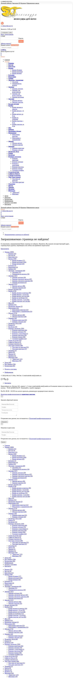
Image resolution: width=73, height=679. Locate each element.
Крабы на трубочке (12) (19, 298)
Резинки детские (17, 162)
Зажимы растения (18, 97)
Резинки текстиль (18, 167)
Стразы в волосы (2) (14, 344)
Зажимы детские (17, 88)
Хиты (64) (8, 362)
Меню (3, 56)
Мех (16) (11, 303)
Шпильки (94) (12, 357)
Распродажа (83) (10, 366)
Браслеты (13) (12, 257)
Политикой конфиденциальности (40, 418)
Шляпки (11, 189)
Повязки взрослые (18, 148)
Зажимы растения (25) (19, 282)
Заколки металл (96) (18, 286)
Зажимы (11, 87)
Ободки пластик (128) (19, 316)
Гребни (10, 78)
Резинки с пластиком (15, 164)
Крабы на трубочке (15, 118)
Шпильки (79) (16, 361)
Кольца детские (13, 104)
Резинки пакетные (15, 159)
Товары (7, 61)
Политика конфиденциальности (11, 394)
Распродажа (8, 199)
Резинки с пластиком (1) (20, 333)
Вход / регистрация (7, 34)
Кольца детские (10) (14, 289)
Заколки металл (17, 100)
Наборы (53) (12, 304)
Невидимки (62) (13, 308)
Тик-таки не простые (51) (20, 347)
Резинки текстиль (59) (19, 335)
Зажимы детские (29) (19, 277)
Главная (7, 60)
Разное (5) (11, 325)
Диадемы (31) (16, 272)
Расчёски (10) (12, 327)
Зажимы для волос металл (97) (22, 279)
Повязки (11, 146)
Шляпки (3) (12, 356)
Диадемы (15, 82)
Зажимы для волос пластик (16, 94)
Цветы (10, 185)
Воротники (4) (13, 267)
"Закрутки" (15, 192)
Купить (3, 442)
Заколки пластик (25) (19, 287)
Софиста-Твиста (14, 174)
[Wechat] (4, 380)
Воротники (12, 77)
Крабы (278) (12, 291)
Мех (9, 128)
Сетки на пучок (13, 172)
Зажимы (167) (12, 276)
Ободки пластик (17, 145)
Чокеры (11, 187)
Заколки (11, 99)
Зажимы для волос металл (16, 91)
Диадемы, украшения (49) (16, 270)
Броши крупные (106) (19, 262)
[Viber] (2, 380)
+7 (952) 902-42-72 (7, 26)
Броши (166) (12, 259)
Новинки (8, 197)
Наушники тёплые (14, 131)
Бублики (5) (12, 265)
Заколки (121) (12, 284)
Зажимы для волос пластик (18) (22, 281)
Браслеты (11, 66)
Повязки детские (17, 150)
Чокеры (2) (11, 354)
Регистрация (15, 45)
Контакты (8, 204)
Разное (10, 153)
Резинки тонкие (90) (18, 337)
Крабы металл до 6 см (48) (20, 296)
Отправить (4, 422)
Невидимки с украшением (16, 139)
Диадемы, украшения (15, 80)
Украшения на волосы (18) (20, 274)
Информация (9, 201)
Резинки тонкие (17, 168)
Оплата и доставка (11, 202)
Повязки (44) (12, 318)
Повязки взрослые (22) (19, 320)
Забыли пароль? (6, 43)
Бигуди (10, 65)
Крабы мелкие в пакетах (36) (21, 293)
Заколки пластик (17, 102)
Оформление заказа (32, 3)
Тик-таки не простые (16, 179)
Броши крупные (17, 71)
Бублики (11, 75)
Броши (10, 68)
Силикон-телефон (18, 170)
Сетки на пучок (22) (14, 340)
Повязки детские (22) (19, 321)
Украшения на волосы (16, 84)
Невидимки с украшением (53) (22, 311)
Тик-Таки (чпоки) (14, 177)
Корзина (23, 3)
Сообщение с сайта (7, 32)
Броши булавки (17, 70)
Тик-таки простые (18, 182)
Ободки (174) (12, 313)
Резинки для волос (14, 157)
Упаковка (11, 184)
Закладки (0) (16, 3)
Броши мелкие (17, 73)
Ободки (10, 141)
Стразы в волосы (14, 175)
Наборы (11, 129)
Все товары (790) (10, 364)
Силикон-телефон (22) (19, 339)
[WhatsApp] (7, 380)
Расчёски (11, 155)
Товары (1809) (9, 252)
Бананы (11, 63)
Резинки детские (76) (19, 332)
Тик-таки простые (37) (19, 349)
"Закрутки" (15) (17, 359)
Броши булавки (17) (18, 260)
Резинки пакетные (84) (19, 330)
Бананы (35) (12, 253)
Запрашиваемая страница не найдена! (17, 234)
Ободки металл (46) (18, 315)
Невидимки (12, 133)
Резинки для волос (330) (16, 328)
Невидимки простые (16, 135)
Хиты (6, 196)
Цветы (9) (11, 352)
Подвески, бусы (13, 151)
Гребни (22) (12, 269)
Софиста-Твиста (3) (14, 342)
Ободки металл (17, 143)
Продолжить (5, 249)
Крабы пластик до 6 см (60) (21, 301)
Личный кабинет (6, 3)
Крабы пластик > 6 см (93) (20, 299)
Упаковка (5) (12, 350)
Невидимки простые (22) (20, 310)
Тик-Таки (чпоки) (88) (15, 345)
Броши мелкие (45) (18, 264)
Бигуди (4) (11, 255)
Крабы (10, 105)
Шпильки (11, 191)
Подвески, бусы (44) (14, 323)
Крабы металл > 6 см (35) (20, 294)
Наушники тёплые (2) (15, 306)
